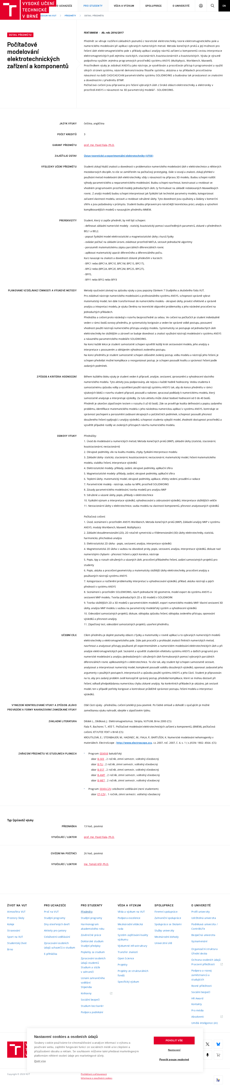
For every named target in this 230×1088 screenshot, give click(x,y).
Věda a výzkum (124, 5)
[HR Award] (218, 1079)
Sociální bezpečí (90, 999)
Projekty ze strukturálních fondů (133, 973)
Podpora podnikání (92, 1012)
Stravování (13, 930)
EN (224, 5)
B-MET (101, 780)
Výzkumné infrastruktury (132, 945)
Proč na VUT (51, 911)
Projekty (122, 964)
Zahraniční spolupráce (168, 918)
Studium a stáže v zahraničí (90, 969)
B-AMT (101, 775)
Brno (10, 949)
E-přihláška (50, 954)
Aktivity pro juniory (55, 930)
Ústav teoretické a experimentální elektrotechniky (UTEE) (118, 155)
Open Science (126, 958)
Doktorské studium (92, 941)
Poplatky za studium (93, 952)
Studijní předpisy (91, 945)
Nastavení (174, 1050)
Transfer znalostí (128, 952)
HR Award (197, 998)
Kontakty (196, 1004)
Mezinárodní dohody (167, 936)
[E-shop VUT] (218, 1054)
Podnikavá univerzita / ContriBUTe (204, 926)
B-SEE (100, 759)
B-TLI (100, 764)
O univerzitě (181, 5)
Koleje (10, 924)
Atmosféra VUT (16, 911)
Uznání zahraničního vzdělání (93, 980)
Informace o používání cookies (96, 1078)
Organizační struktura (204, 949)
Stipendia (86, 987)
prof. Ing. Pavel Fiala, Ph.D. (99, 145)
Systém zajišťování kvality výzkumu (133, 937)
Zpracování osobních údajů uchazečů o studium (59, 945)
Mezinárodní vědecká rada (130, 926)
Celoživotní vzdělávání (57, 936)
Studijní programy (54, 918)
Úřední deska (199, 953)
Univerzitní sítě (163, 943)
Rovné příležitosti (201, 985)
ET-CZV (101, 794)
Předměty (70, 15)
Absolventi (202, 1017)
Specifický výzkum (128, 981)
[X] (207, 1044)
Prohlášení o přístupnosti (94, 1074)
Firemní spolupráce (166, 911)
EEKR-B (104, 753)
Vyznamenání (199, 941)
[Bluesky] (218, 1044)
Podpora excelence (129, 918)
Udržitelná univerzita (203, 918)
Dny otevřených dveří (57, 924)
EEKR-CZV (105, 789)
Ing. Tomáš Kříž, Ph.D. (96, 864)
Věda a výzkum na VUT (131, 911)
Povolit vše (174, 1040)
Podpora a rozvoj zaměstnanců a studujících (201, 975)
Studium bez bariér (92, 1006)
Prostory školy (15, 918)
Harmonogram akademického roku (92, 926)
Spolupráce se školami (168, 924)
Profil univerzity (200, 911)
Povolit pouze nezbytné (174, 1059)
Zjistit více (40, 1061)
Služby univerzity (164, 930)
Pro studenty (93, 5)
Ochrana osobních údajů (205, 959)
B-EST (100, 769)
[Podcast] (207, 1054)
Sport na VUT (15, 936)
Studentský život (17, 943)
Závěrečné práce (91, 935)
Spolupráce (153, 5)
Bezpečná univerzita (203, 935)
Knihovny (91, 993)
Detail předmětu (94, 15)
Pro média (197, 1010)
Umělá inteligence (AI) (204, 1023)
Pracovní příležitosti (207, 964)
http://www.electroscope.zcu (134, 742)
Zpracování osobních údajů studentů (93, 960)
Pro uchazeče (62, 5)
